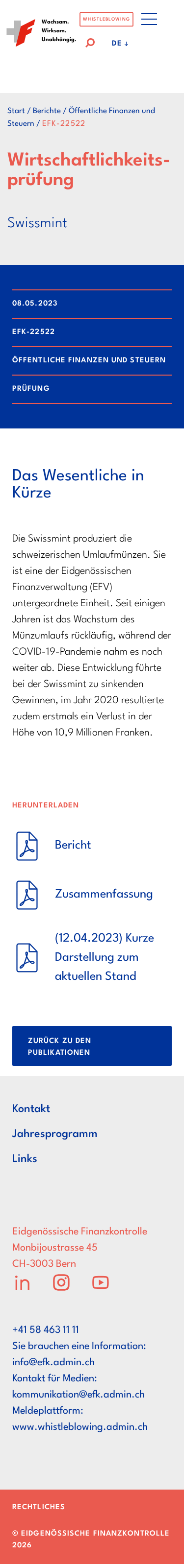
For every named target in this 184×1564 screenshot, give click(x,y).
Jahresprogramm (55, 1134)
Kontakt (31, 1109)
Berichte (47, 111)
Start (16, 111)
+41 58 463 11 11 (45, 1330)
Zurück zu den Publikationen (59, 1047)
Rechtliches (38, 1507)
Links (24, 1159)
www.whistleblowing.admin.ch (80, 1427)
